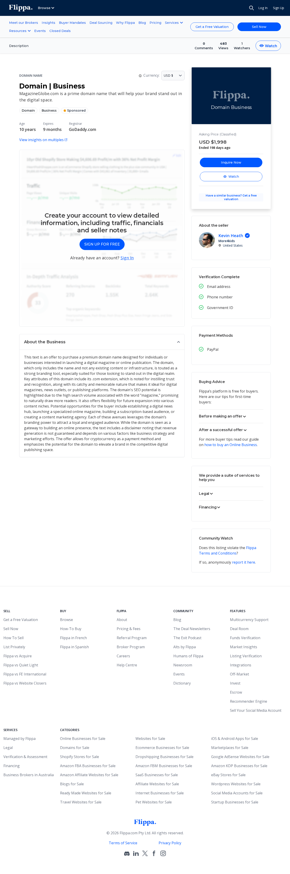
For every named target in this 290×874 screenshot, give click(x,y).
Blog (142, 23)
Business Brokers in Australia (28, 774)
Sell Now (259, 27)
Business (49, 110)
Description (19, 46)
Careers (123, 655)
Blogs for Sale (72, 783)
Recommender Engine (248, 701)
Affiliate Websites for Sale (157, 783)
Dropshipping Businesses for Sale (164, 756)
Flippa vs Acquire (17, 655)
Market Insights (243, 646)
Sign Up (278, 8)
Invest (235, 683)
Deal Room (239, 628)
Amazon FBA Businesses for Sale (88, 765)
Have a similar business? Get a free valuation (231, 197)
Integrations (240, 665)
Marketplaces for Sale (229, 747)
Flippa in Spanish (74, 646)
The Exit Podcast (187, 637)
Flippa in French (73, 637)
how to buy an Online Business (230, 444)
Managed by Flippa (19, 738)
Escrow (236, 692)
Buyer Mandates (72, 23)
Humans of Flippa (188, 655)
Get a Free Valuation (212, 27)
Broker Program (131, 646)
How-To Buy (70, 628)
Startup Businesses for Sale (234, 802)
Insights (48, 23)
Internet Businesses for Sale (159, 793)
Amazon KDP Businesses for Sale (239, 765)
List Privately (14, 646)
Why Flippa (125, 23)
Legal (8, 747)
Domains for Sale (74, 747)
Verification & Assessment (25, 756)
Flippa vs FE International (24, 674)
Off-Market (239, 674)
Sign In (127, 257)
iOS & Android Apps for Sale (234, 738)
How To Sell (13, 637)
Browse (66, 619)
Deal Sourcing (100, 23)
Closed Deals (60, 31)
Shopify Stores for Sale (79, 756)
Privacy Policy (170, 842)
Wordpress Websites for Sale (236, 783)
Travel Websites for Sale (81, 802)
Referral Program (132, 637)
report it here (243, 562)
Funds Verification (245, 637)
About (122, 619)
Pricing (155, 23)
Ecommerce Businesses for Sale (162, 747)
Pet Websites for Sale (153, 802)
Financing (11, 765)
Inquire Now (231, 162)
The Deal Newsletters (191, 628)
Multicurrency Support (249, 619)
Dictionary (182, 683)
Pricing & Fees (128, 628)
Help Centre (127, 665)
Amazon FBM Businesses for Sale (163, 765)
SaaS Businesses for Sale (156, 774)
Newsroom (182, 665)
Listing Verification (246, 655)
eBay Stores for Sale (228, 774)
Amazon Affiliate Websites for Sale (89, 774)
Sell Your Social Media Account (255, 710)
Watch (233, 176)
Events (40, 31)
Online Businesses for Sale (82, 738)
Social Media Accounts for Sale (237, 793)
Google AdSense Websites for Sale (240, 756)
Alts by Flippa (184, 646)
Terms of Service (123, 842)
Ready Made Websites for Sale (85, 793)
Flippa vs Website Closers (24, 683)
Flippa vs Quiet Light (20, 665)
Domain (28, 110)
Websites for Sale (150, 738)
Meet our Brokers (23, 23)
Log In (263, 8)
